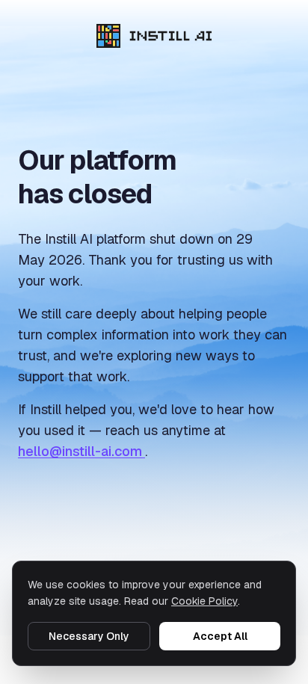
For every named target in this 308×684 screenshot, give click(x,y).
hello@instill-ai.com (81, 451)
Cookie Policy (204, 601)
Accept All (220, 636)
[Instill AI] (154, 36)
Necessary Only (89, 636)
